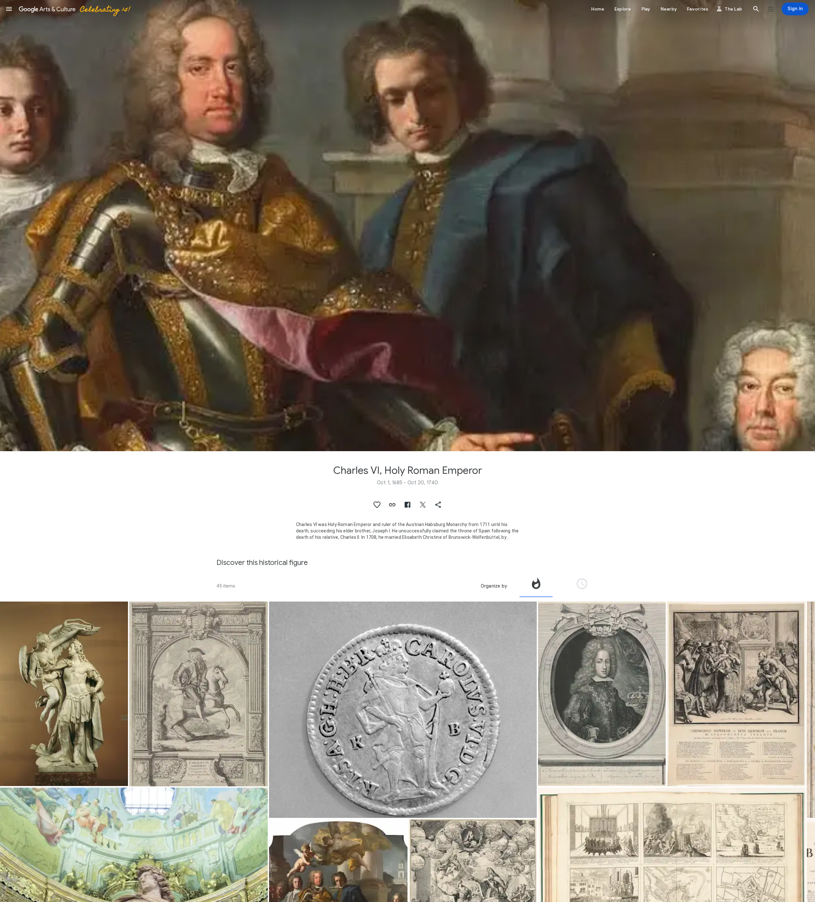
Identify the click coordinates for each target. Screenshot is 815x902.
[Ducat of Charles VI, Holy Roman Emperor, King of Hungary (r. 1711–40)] (403, 710)
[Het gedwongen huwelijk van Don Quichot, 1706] (736, 694)
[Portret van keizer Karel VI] (602, 694)
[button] (9, 9)
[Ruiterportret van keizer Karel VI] (198, 694)
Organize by (494, 586)
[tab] (536, 586)
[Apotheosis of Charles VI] (64, 694)
